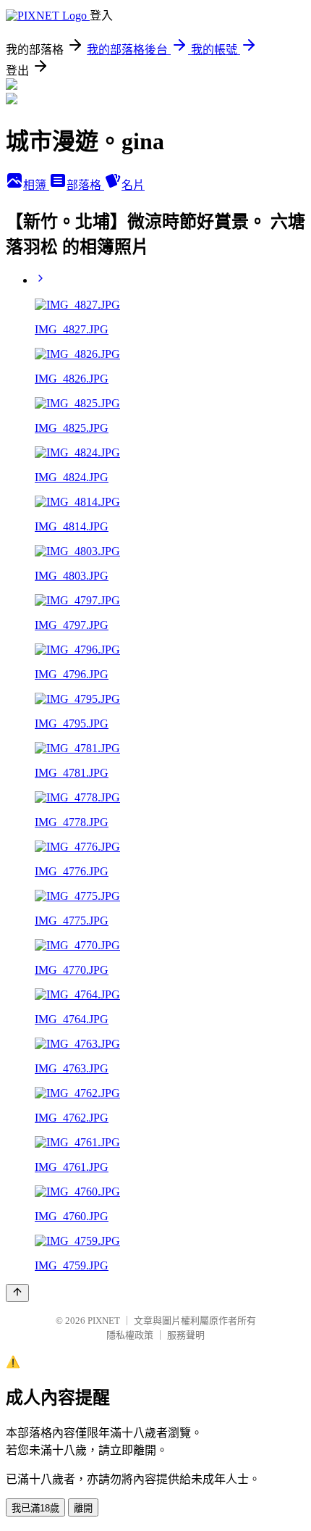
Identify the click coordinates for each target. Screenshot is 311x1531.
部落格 (85, 185)
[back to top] (17, 1293)
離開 (83, 1508)
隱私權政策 (129, 1335)
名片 (133, 185)
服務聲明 (186, 1335)
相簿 (36, 185)
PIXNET (104, 1320)
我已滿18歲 (35, 1508)
